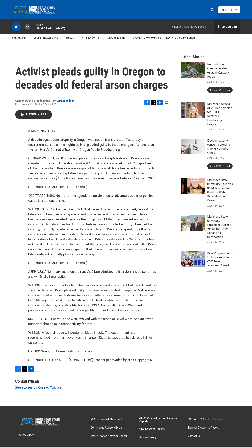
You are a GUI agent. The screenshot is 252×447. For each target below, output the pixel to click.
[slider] (33, 27)
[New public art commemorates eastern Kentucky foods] (193, 70)
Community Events (147, 38)
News (70, 38)
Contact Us (194, 436)
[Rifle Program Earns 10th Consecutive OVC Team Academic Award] (193, 259)
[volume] (27, 27)
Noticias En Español (180, 38)
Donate (231, 10)
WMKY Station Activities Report (109, 436)
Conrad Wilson (65, 101)
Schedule (19, 38)
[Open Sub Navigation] (28, 38)
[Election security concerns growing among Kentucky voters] (193, 146)
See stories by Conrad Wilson (38, 387)
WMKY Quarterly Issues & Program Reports (159, 420)
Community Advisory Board (106, 427)
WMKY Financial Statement (106, 419)
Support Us (90, 38)
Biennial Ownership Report (203, 427)
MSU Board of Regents (152, 429)
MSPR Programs (46, 38)
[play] (16, 27)
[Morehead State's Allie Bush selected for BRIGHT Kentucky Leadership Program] (193, 110)
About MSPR (116, 38)
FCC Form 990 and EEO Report (205, 419)
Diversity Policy (147, 437)
